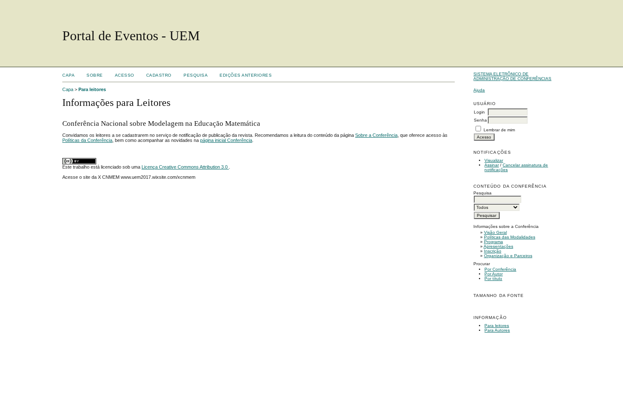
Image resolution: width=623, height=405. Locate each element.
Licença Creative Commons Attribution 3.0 (185, 166)
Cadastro (159, 75)
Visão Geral (495, 232)
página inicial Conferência (226, 140)
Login (479, 112)
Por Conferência (500, 269)
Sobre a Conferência (376, 135)
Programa (493, 241)
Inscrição (492, 251)
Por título (493, 278)
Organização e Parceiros (508, 255)
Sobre (94, 75)
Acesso (124, 75)
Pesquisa (196, 75)
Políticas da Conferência (87, 140)
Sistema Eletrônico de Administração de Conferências (512, 76)
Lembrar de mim (499, 130)
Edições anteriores (246, 75)
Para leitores (496, 325)
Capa (68, 75)
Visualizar (493, 160)
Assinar (491, 165)
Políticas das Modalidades (509, 237)
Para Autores (497, 330)
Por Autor (493, 274)
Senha (480, 120)
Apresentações (498, 246)
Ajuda (479, 90)
